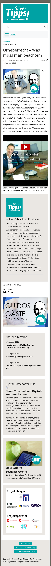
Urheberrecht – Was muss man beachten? (22, 52)
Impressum (25, 543)
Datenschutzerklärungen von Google (26, 162)
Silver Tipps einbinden (25, 552)
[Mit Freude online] (25, 13)
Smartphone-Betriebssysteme (16, 469)
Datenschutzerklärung (25, 547)
